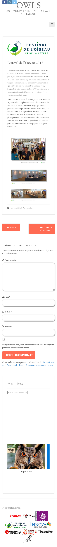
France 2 (11, 227)
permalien (29, 208)
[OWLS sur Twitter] (14, 2)
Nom (7, 296)
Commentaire (11, 260)
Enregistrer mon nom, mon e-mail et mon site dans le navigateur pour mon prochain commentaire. (28, 346)
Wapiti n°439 (26, 471)
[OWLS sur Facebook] (4, 2)
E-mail (8, 311)
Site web (8, 326)
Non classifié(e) (16, 208)
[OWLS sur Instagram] (9, 2)
